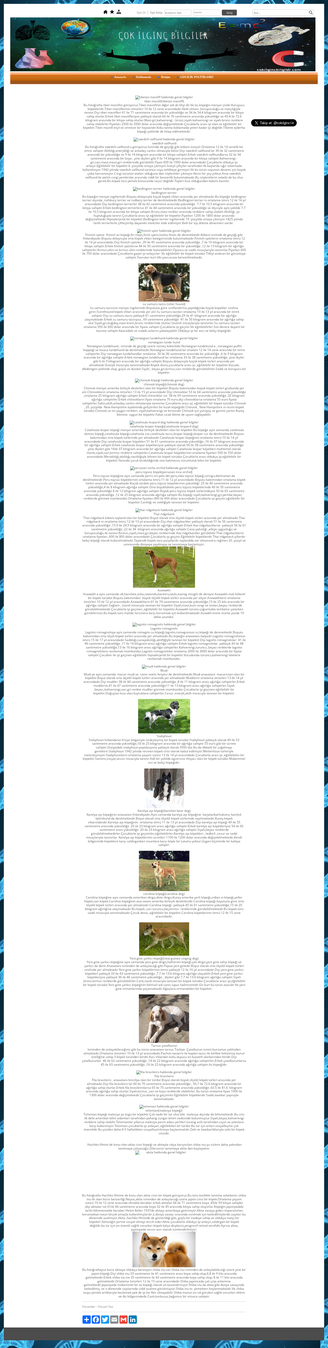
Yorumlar (88, 1306)
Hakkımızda (143, 76)
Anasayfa (120, 76)
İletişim (165, 76)
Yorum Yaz (105, 1306)
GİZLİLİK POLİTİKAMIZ (196, 76)
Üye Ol (141, 12)
